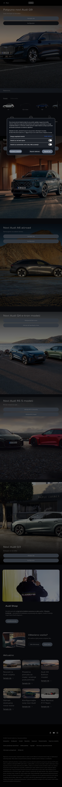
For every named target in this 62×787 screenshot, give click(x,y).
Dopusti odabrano (35, 151)
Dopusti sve (47, 151)
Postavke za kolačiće (15, 151)
